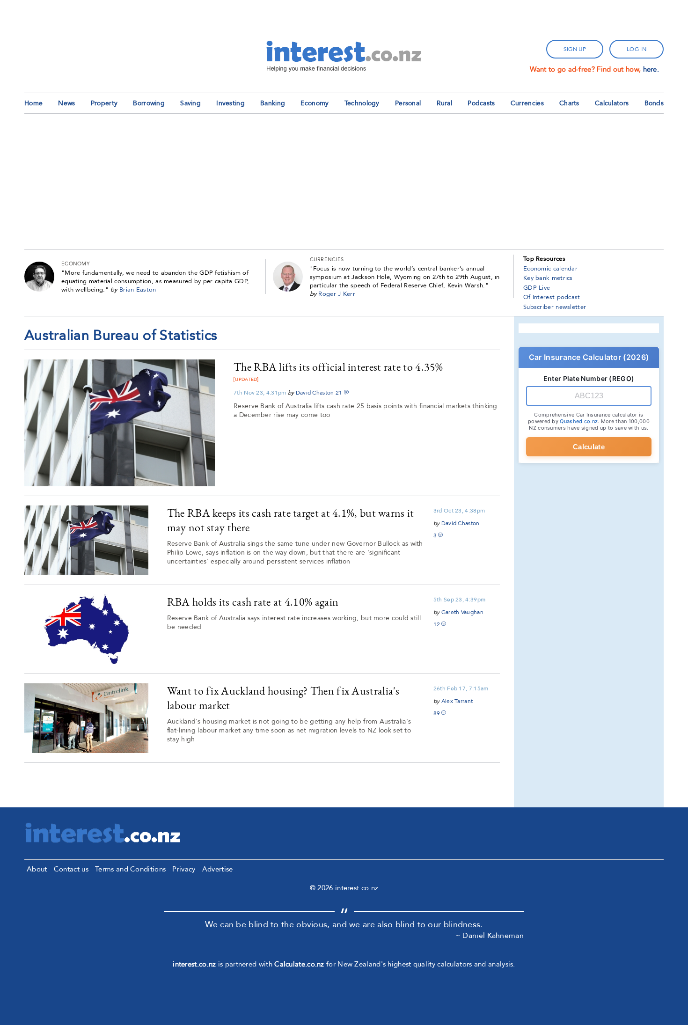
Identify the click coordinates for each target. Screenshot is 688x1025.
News (66, 103)
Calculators (612, 103)
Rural (445, 103)
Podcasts (481, 103)
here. (651, 69)
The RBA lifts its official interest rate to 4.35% (338, 366)
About (37, 869)
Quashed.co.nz (579, 421)
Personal (408, 103)
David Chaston (315, 392)
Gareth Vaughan (462, 612)
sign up (575, 49)
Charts (569, 103)
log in (636, 49)
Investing (230, 103)
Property (104, 103)
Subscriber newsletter (554, 307)
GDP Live (536, 288)
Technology (362, 103)
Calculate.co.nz (299, 964)
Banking (272, 103)
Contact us (71, 869)
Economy (314, 103)
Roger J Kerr (336, 294)
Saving (190, 103)
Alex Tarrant (457, 701)
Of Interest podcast (551, 297)
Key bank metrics (548, 278)
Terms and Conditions (130, 869)
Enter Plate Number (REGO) (589, 378)
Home (33, 103)
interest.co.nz (194, 964)
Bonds (654, 103)
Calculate (589, 447)
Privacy (183, 869)
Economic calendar (550, 268)
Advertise (217, 869)
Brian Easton (137, 290)
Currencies (527, 103)
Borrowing (149, 103)
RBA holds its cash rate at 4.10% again (252, 601)
